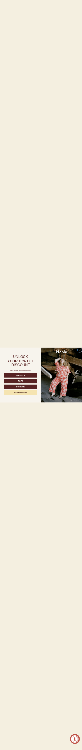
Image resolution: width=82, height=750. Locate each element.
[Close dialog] (79, 350)
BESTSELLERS (20, 393)
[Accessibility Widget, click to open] (75, 739)
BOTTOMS (20, 387)
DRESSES (20, 375)
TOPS (20, 381)
